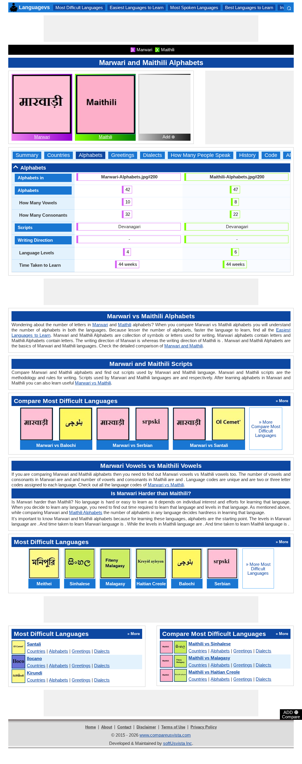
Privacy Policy (204, 727)
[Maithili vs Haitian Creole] (173, 675)
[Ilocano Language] (18, 662)
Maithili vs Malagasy (209, 657)
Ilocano (34, 658)
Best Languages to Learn (249, 7)
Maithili (105, 136)
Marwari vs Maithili (93, 382)
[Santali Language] (18, 647)
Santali (34, 644)
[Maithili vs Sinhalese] (173, 647)
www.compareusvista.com (165, 735)
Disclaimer (146, 727)
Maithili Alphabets (85, 512)
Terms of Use (173, 727)
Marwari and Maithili (183, 345)
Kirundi (34, 672)
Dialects (152, 155)
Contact (124, 727)
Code (271, 155)
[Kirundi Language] (18, 676)
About (106, 727)
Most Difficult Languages (79, 7)
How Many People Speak (200, 155)
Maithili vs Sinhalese (209, 643)
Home (90, 727)
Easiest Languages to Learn (136, 7)
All (289, 155)
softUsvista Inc (177, 743)
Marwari (42, 136)
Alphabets (90, 155)
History (247, 155)
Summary (27, 155)
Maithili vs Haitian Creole (214, 671)
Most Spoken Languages (194, 7)
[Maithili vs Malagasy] (173, 661)
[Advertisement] (151, 28)
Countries (58, 155)
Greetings (122, 155)
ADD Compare (291, 714)
